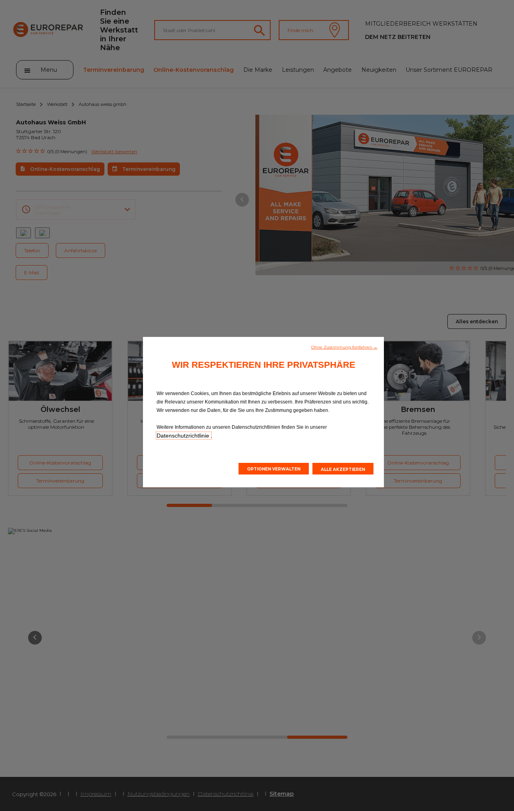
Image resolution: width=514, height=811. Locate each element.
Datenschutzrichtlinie (184, 435)
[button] (344, 346)
